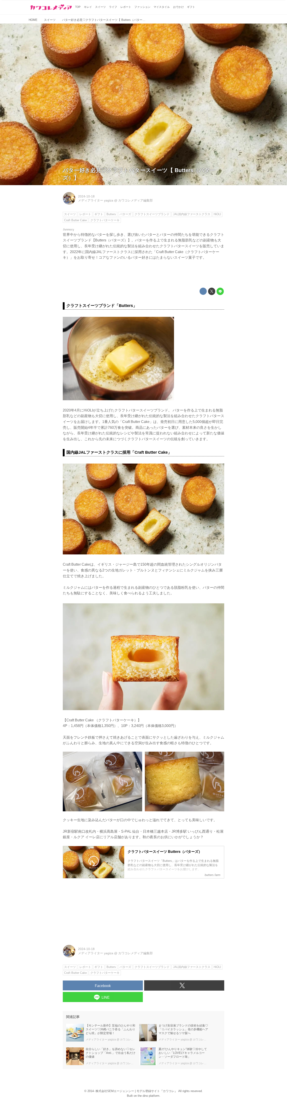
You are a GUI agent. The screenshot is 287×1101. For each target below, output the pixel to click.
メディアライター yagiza (95, 200)
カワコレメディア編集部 (135, 200)
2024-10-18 (86, 196)
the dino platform (148, 1095)
